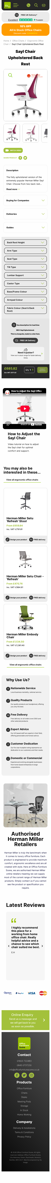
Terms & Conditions (24, 1132)
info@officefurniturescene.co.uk (24, 1069)
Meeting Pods (24, 1101)
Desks (24, 1097)
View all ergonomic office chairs (22, 479)
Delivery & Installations (24, 1128)
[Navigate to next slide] (42, 946)
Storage (24, 1106)
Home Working (24, 1114)
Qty (27, 370)
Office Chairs (18, 40)
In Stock (24, 1110)
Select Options (42, 370)
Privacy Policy (24, 1136)
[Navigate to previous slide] (9, 946)
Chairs (24, 1093)
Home (6, 40)
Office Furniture (24, 1088)
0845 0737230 (24, 1065)
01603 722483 (24, 1061)
